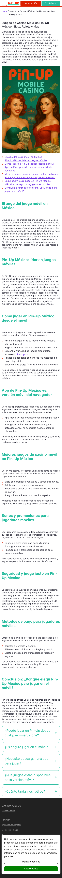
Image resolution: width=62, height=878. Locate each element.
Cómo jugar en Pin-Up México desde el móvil (29, 163)
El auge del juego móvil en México (23, 156)
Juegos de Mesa (9, 835)
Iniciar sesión (30, 3)
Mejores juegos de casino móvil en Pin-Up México (32, 174)
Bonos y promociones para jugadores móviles (30, 177)
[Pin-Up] (13, 3)
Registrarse (51, 3)
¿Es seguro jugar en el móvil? (26, 747)
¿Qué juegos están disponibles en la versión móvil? (28, 777)
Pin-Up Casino (8, 811)
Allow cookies (31, 868)
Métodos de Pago (10, 830)
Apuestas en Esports (11, 825)
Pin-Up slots (24, 354)
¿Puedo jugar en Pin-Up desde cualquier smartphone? (27, 733)
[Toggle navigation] (4, 3)
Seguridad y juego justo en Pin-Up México (28, 180)
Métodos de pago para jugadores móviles (27, 184)
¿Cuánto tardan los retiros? (25, 791)
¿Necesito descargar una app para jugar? (26, 761)
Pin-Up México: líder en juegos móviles (26, 160)
